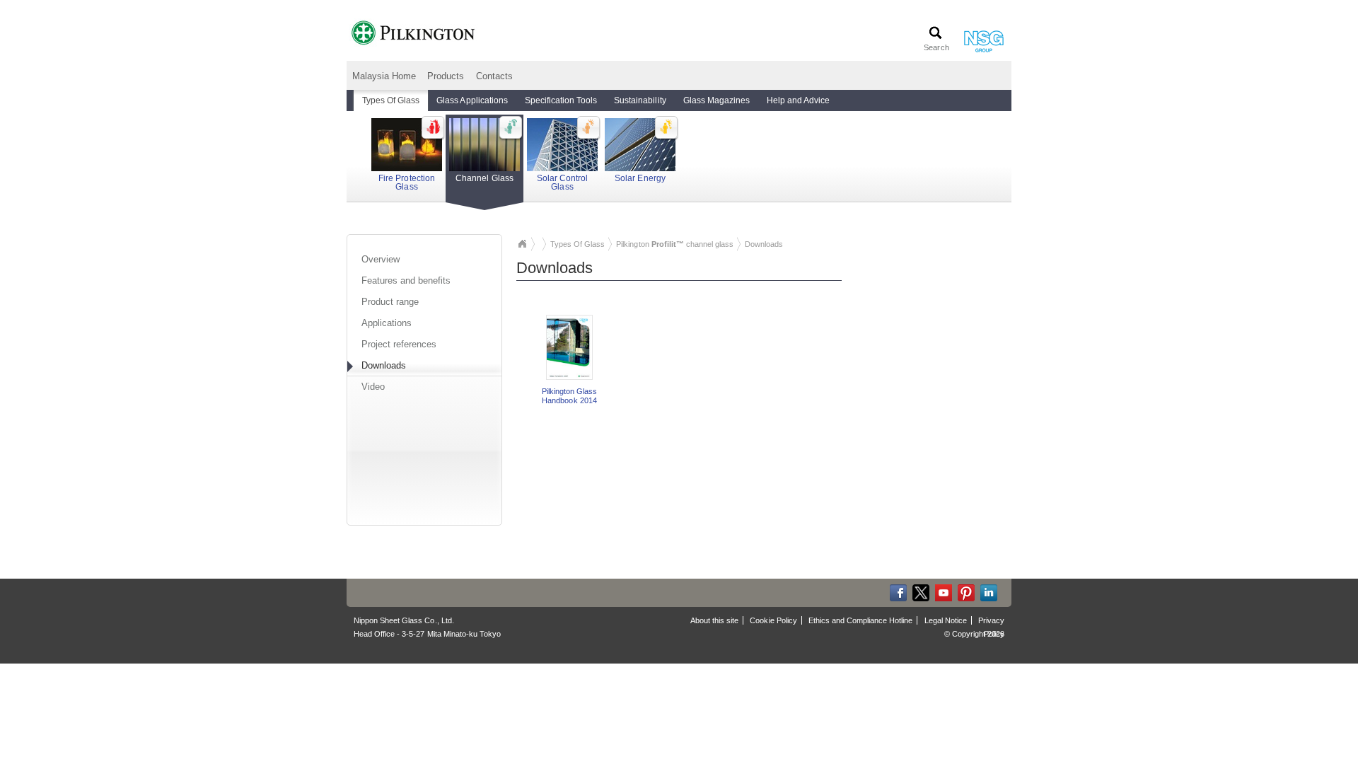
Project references (398, 344)
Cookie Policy (773, 620)
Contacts (494, 76)
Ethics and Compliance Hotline (860, 620)
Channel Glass (484, 178)
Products (445, 76)
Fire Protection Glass (406, 182)
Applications (386, 323)
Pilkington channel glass (674, 244)
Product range (390, 301)
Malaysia (522, 244)
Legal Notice (945, 620)
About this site (714, 620)
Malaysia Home (384, 76)
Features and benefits (406, 280)
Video (373, 386)
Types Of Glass (577, 244)
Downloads (383, 365)
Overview (380, 259)
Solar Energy (640, 178)
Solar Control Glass (562, 182)
